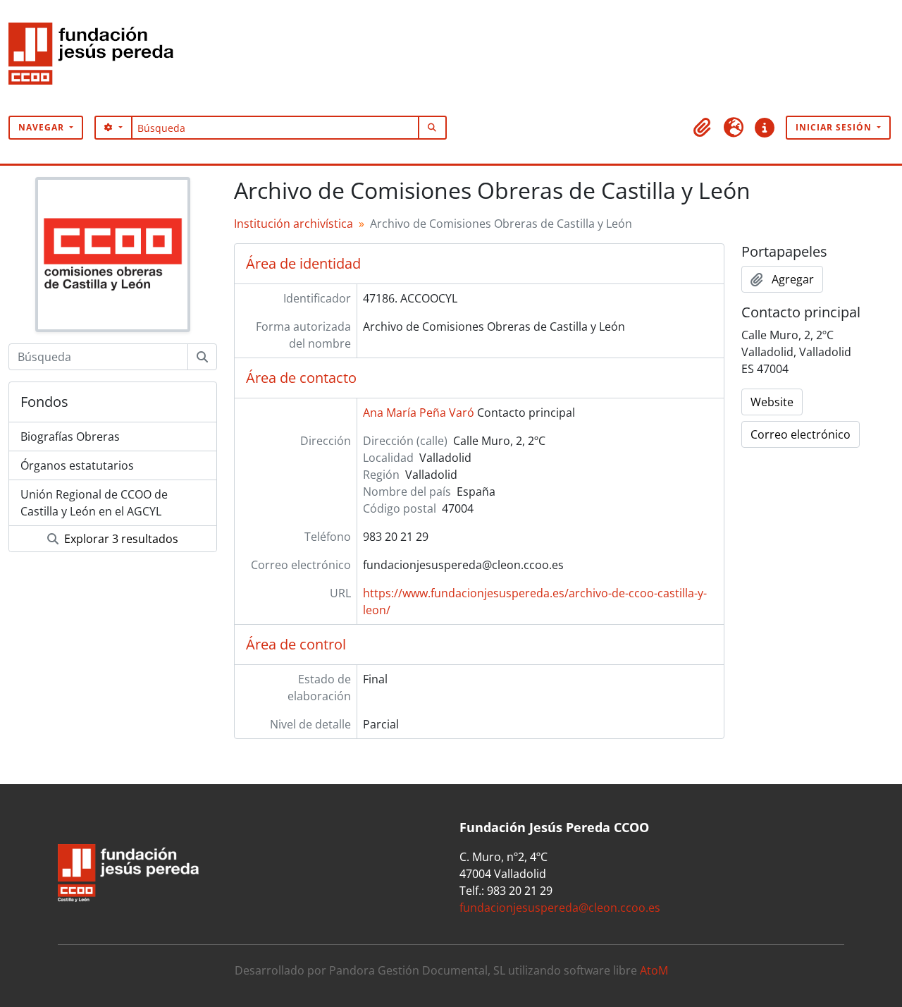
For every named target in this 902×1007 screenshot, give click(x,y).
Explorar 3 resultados (119, 539)
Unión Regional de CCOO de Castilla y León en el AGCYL (94, 503)
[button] (702, 127)
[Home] (96, 58)
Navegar (42, 127)
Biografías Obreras (70, 436)
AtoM (654, 970)
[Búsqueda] (202, 356)
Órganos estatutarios (77, 465)
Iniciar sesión (835, 127)
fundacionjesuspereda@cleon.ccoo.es (559, 907)
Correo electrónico (800, 434)
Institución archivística (293, 223)
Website (771, 402)
